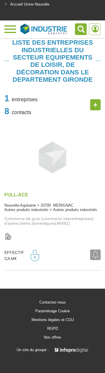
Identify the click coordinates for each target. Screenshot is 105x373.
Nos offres (52, 337)
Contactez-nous (52, 302)
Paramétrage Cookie (52, 311)
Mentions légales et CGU (53, 320)
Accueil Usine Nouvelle (29, 4)
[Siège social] (8, 237)
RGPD (52, 329)
